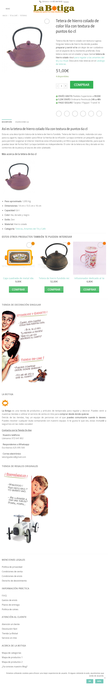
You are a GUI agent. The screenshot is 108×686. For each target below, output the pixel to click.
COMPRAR (81, 85)
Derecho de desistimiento (14, 580)
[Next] (106, 269)
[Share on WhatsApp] (59, 113)
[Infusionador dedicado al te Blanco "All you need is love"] (89, 258)
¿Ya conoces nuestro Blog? (15, 666)
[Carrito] (104, 9)
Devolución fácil (9, 628)
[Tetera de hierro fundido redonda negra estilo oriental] (53, 258)
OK (90, 681)
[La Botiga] (54, 9)
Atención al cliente (11, 624)
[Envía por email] (83, 113)
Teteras (23, 15)
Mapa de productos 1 (12, 657)
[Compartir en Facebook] (67, 113)
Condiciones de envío (12, 576)
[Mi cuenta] (100, 9)
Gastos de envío (9, 600)
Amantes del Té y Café (35, 228)
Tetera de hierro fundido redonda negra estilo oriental (68, 278)
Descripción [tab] (7, 122)
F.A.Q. (4, 595)
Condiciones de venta (12, 571)
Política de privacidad (12, 566)
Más (99, 681)
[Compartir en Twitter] (75, 113)
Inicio (5, 15)
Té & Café (14, 15)
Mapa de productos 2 (12, 661)
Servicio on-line (9, 637)
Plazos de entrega (10, 604)
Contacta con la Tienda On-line (17, 430)
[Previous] (2, 269)
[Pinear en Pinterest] (91, 113)
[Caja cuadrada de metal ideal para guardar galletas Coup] (18, 258)
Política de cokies (10, 609)
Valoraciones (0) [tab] (22, 122)
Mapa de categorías (11, 652)
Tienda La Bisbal (10, 633)
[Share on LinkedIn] (99, 113)
